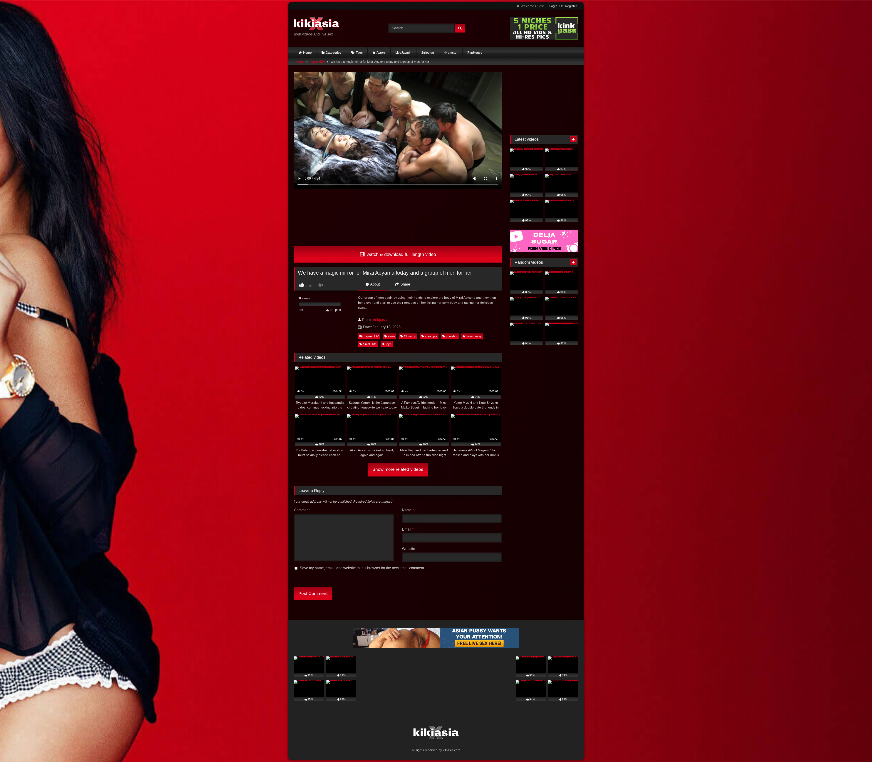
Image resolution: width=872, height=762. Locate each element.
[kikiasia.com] (316, 25)
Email (408, 529)
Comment (302, 510)
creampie (431, 336)
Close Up (410, 336)
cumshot (451, 336)
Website (408, 549)
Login (553, 6)
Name (408, 510)
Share (404, 284)
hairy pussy (474, 336)
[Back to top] (858, 748)
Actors (381, 52)
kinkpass (379, 320)
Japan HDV (317, 61)
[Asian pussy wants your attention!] (436, 647)
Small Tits (370, 344)
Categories (333, 52)
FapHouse (474, 52)
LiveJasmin (403, 52)
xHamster (451, 52)
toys (388, 344)
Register (571, 6)
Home (307, 52)
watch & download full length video (400, 254)
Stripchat (427, 52)
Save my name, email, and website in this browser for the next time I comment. (362, 568)
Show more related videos (397, 469)
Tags (359, 52)
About (374, 284)
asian (391, 336)
